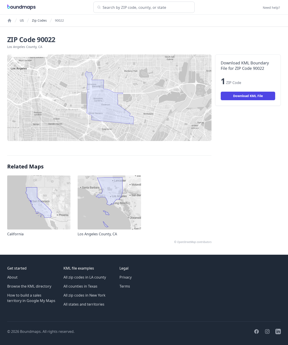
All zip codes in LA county (84, 277)
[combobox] (144, 7)
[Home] (9, 20)
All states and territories (83, 304)
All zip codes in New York (84, 295)
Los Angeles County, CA (24, 47)
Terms (124, 286)
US (22, 20)
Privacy (125, 277)
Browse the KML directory (29, 286)
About (12, 277)
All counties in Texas (80, 286)
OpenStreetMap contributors (194, 242)
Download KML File (248, 96)
